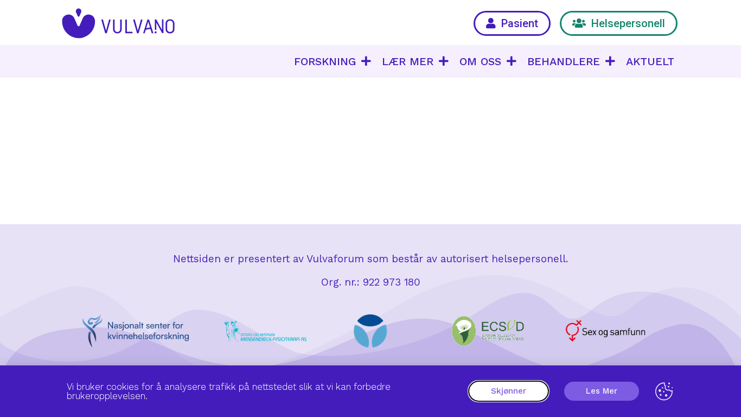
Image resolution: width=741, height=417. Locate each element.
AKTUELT (650, 61)
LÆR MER (407, 61)
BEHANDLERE (563, 61)
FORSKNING (325, 61)
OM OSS (480, 61)
